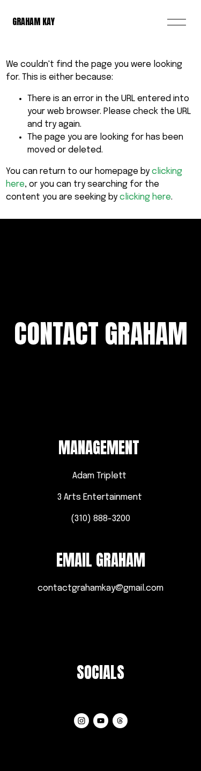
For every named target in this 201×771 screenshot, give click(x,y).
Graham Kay (33, 21)
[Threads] (120, 720)
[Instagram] (81, 720)
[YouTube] (100, 720)
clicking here (145, 197)
